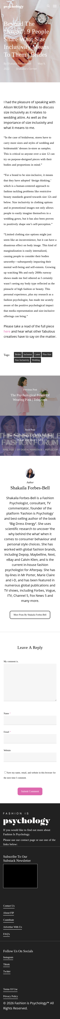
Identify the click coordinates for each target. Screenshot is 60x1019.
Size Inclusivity (22, 360)
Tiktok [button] (6, 964)
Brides (18, 354)
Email (7, 732)
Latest (37, 354)
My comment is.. (11, 661)
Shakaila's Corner (26, 68)
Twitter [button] (6, 971)
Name (7, 713)
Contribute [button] (8, 920)
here (7, 331)
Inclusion (28, 354)
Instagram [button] (8, 957)
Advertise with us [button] (12, 927)
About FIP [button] (8, 912)
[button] (54, 6)
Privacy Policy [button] (10, 996)
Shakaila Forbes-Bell (19, 63)
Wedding (36, 360)
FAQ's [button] (6, 934)
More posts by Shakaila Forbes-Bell (30, 615)
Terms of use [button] (10, 989)
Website (7, 750)
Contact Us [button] (9, 905)
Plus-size (47, 354)
